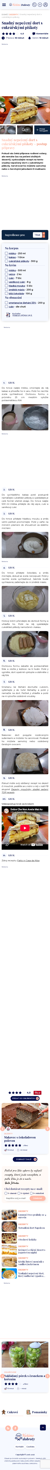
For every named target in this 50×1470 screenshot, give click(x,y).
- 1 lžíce (17, 257)
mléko (12, 253)
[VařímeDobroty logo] (19, 4)
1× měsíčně (38, 1193)
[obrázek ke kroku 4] (25, 599)
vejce (12, 274)
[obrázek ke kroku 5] (25, 643)
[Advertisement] (25, 70)
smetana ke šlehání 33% (22, 303)
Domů (5, 14)
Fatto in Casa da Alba (28, 860)
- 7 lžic (15, 278)
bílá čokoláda (16, 293)
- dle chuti (17, 306)
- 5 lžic (20, 286)
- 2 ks (15, 274)
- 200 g (21, 289)
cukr (11, 278)
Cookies (30, 1446)
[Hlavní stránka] (25, 1437)
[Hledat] (35, 4)
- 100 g (20, 293)
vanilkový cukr (17, 282)
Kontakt (20, 1446)
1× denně (12, 1193)
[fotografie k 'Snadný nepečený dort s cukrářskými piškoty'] (8, 129)
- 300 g (23, 261)
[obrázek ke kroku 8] (25, 761)
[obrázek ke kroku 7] (25, 713)
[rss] (8, 1428)
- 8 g (20, 282)
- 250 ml (17, 253)
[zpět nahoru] (43, 1427)
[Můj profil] (45, 4)
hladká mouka (17, 286)
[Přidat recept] (40, 4)
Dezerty (13, 14)
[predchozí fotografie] (2, 110)
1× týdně (25, 1193)
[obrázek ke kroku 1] (25, 417)
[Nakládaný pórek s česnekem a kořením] (25, 1355)
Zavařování (10, 1372)
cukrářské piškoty (19, 261)
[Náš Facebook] (15, 1428)
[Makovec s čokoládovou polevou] (25, 1116)
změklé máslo (17, 289)
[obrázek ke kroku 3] (25, 544)
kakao (12, 257)
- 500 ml (17, 270)
